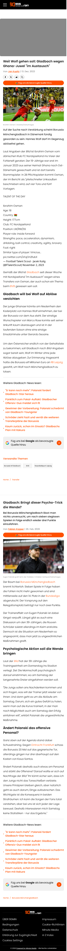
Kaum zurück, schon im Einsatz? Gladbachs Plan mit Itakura (32, 428)
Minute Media (50, 930)
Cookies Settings (12, 940)
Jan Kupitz (13, 71)
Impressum (49, 919)
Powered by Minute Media (26, 948)
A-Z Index (47, 935)
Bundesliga (53, 596)
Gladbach (33, 272)
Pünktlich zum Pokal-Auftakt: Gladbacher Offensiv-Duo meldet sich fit (31, 401)
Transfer (15, 479)
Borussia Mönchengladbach (37, 582)
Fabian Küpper (16, 529)
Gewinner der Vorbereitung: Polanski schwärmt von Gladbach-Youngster (34, 410)
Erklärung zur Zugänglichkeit (19, 935)
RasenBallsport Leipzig (43, 466)
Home (6, 479)
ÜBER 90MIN (9, 919)
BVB (12, 286)
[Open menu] (5, 5)
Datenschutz (10, 930)
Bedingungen (10, 924)
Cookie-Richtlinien (53, 924)
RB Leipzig (57, 362)
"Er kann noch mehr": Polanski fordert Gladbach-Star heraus (28, 392)
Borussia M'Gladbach (12, 466)
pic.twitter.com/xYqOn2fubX (20, 257)
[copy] (22, 77)
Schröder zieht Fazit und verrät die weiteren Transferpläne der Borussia (32, 419)
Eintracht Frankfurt (42, 745)
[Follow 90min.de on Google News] (59, 443)
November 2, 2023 (33, 265)
